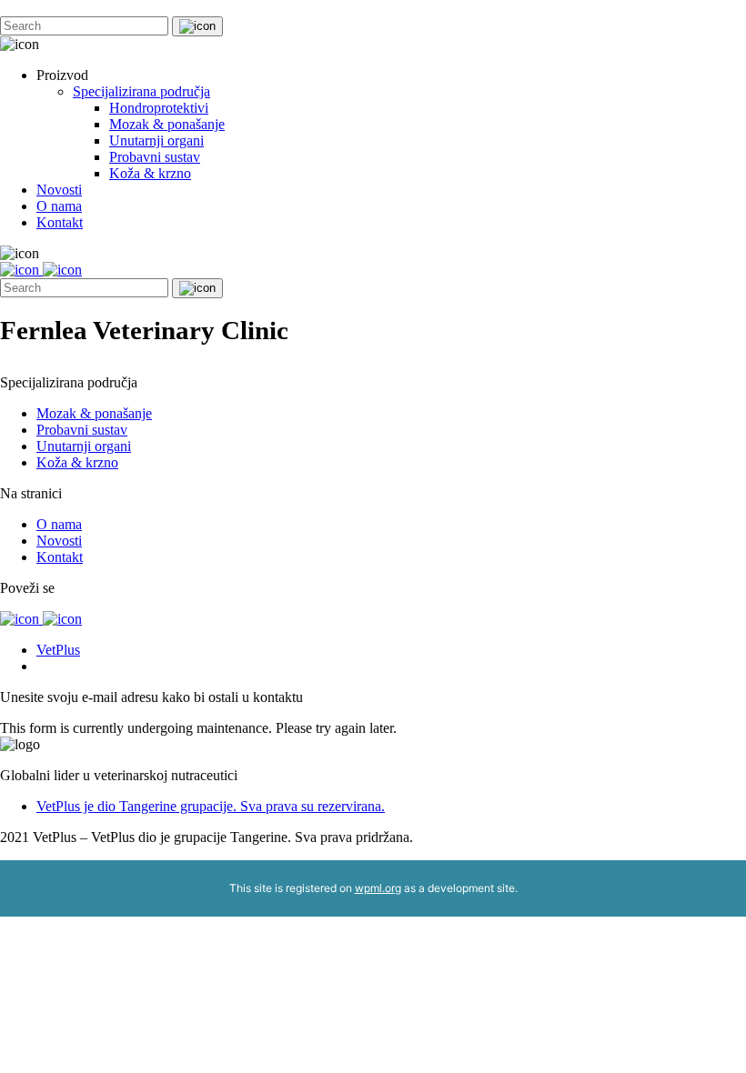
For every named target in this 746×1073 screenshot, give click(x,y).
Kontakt (59, 222)
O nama (59, 206)
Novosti (59, 189)
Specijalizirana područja (141, 91)
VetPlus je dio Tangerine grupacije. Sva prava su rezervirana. (210, 806)
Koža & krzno (150, 173)
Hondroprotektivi (158, 107)
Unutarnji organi (156, 140)
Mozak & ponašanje (167, 124)
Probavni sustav (154, 157)
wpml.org (378, 888)
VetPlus (58, 649)
